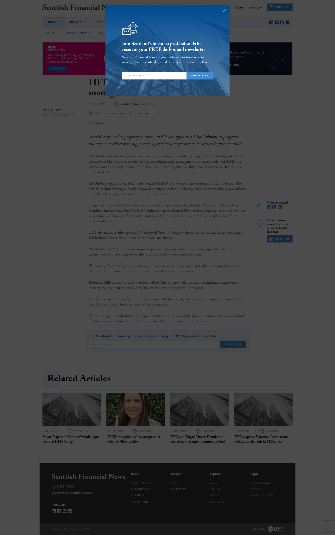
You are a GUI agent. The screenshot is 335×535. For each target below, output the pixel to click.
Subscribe (199, 75)
